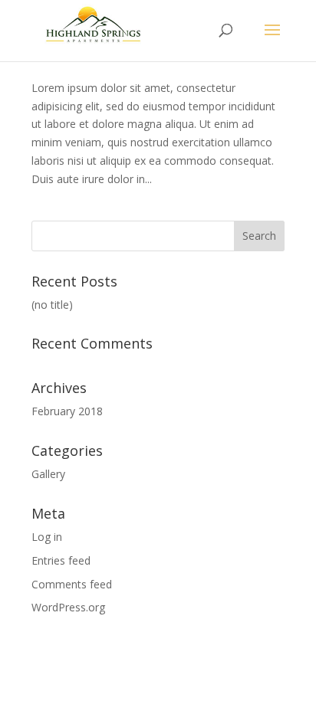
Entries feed (61, 560)
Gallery (48, 474)
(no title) (52, 304)
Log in (46, 536)
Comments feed (71, 584)
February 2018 (67, 411)
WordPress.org (68, 607)
